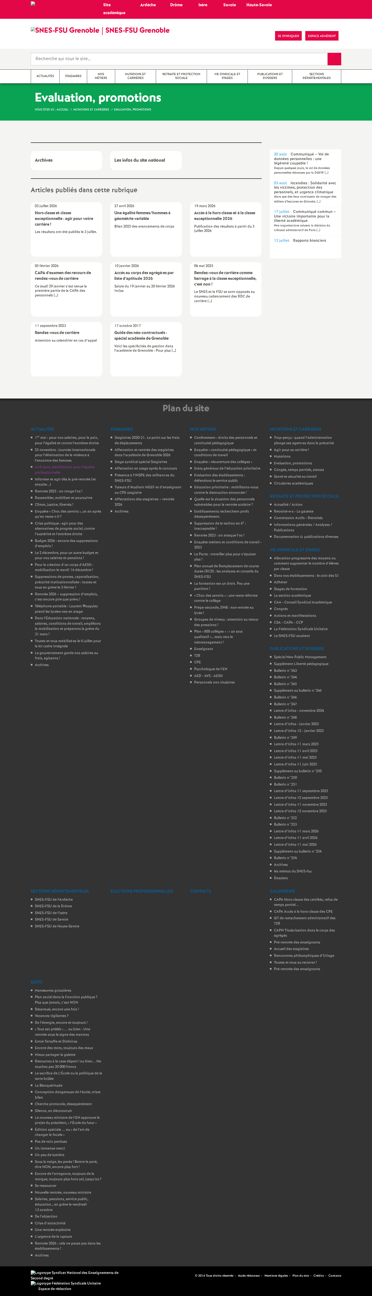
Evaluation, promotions (293, 463)
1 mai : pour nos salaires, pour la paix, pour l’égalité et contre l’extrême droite (67, 440)
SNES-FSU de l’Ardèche (54, 899)
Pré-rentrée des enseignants (297, 942)
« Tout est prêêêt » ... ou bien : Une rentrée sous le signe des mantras (62, 1032)
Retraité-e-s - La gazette (293, 511)
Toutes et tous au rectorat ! (295, 962)
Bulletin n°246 (285, 697)
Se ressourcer (45, 1185)
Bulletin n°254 (285, 858)
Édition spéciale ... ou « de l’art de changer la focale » (62, 1132)
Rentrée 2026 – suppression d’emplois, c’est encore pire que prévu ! (66, 597)
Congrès (281, 609)
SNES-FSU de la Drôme (53, 906)
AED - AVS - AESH (208, 676)
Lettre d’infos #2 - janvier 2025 (299, 731)
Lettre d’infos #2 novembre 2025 (300, 811)
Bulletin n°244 (285, 677)
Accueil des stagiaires (291, 949)
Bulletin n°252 (285, 818)
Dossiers (281, 878)
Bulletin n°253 (285, 824)
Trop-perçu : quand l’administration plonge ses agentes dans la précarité (304, 440)
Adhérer (280, 582)
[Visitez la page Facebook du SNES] (191, 1275)
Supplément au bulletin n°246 (298, 690)
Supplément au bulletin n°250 (298, 771)
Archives (42, 665)
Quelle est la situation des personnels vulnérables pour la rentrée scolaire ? (224, 502)
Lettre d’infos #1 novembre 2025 (300, 804)
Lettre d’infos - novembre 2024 (299, 710)
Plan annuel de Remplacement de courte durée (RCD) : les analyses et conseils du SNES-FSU (226, 572)
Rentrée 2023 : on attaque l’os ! (219, 535)
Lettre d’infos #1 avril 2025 (296, 751)
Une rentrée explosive (53, 1230)
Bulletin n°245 (285, 684)
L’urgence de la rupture (53, 1236)
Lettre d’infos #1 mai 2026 (295, 844)
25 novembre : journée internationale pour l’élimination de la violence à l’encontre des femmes (65, 455)
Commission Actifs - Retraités (298, 518)
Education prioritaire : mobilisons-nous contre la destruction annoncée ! (226, 490)
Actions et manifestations (295, 615)
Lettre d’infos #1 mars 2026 (296, 831)
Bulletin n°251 (285, 784)
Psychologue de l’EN (210, 669)
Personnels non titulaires (214, 682)
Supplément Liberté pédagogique (301, 664)
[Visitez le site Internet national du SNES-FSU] (77, 1275)
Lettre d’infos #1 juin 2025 (295, 764)
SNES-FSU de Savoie (51, 919)
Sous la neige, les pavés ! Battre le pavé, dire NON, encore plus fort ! (66, 1164)
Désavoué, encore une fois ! (57, 1009)
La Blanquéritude (48, 1085)
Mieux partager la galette (55, 1055)
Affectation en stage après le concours (146, 468)
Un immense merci (50, 1148)
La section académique (292, 595)
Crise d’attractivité (50, 1223)
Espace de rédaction (54, 1289)
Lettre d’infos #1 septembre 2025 (301, 791)
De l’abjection (46, 1216)
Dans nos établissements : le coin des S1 (306, 575)
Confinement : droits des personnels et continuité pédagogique (225, 440)
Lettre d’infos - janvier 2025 (296, 724)
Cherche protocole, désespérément (63, 1104)
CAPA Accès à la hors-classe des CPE (303, 911)
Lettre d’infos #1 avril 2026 (296, 838)
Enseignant (203, 649)
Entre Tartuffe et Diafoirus (56, 1041)
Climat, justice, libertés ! (54, 504)
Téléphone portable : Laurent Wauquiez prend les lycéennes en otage (66, 609)
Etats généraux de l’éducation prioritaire (227, 468)
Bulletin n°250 (285, 777)
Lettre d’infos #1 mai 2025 (295, 757)
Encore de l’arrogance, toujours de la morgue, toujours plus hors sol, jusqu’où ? (68, 1176)
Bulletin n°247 (285, 704)
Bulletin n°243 (285, 670)
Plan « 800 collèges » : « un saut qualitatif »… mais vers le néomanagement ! (218, 637)
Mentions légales (276, 1276)
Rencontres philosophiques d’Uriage (304, 955)
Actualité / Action (288, 504)
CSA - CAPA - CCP (288, 622)
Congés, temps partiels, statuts (299, 470)
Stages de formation (290, 589)
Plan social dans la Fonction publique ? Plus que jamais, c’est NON (66, 1000)
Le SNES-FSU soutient (292, 636)
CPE (197, 662)
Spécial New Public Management (300, 657)
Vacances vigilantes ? (52, 1016)
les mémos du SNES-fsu (293, 871)
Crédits (318, 1276)
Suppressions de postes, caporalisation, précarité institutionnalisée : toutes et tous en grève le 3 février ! (67, 582)
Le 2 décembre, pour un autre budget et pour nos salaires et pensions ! (66, 555)
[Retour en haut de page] (20, 1275)
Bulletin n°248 (285, 717)
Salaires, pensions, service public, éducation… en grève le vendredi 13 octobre (61, 1204)
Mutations (282, 456)
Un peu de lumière (49, 1155)
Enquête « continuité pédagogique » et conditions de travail (225, 453)
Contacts (334, 1276)
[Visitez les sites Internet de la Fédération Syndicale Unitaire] (66, 1283)
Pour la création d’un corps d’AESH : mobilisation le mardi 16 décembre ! (64, 567)
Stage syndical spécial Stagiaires (141, 462)
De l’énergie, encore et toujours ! (61, 1022)
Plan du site (300, 1276)
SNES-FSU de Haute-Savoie (57, 926)
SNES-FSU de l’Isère (51, 913)
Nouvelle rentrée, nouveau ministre (63, 1192)
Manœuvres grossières (53, 990)
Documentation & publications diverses (306, 537)
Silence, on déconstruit (53, 1111)
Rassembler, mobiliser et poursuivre (63, 498)
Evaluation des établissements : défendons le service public (219, 478)
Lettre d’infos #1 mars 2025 (296, 744)
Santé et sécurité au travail (295, 476)
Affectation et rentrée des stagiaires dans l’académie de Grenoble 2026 (144, 453)
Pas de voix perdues (51, 1141)
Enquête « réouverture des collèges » (223, 462)
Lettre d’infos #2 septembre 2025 (301, 798)
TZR (197, 655)
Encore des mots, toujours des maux (64, 1048)
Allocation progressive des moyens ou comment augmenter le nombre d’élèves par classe (306, 564)
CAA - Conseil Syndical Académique (303, 602)
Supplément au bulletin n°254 (298, 851)
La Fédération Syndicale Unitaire (301, 629)
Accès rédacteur (249, 1276)
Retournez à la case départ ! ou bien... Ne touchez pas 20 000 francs (68, 1064)
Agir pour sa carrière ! (291, 450)
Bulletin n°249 (285, 737)
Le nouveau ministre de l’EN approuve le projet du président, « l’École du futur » (67, 1120)
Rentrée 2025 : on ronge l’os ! (58, 491)
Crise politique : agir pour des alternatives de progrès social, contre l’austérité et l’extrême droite (65, 529)
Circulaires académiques (293, 483)
